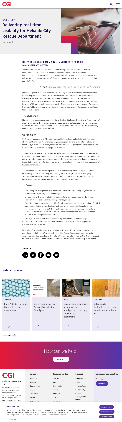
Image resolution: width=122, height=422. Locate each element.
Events (55, 390)
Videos (55, 397)
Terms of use (80, 386)
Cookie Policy (12, 420)
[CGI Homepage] (6, 4)
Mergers (33, 397)
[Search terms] (111, 4)
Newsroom (34, 401)
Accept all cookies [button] (106, 407)
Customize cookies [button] (106, 412)
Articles (56, 378)
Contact (61, 359)
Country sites (35, 386)
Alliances (33, 382)
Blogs (55, 382)
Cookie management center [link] (81, 396)
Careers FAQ (80, 390)
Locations (34, 393)
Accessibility (80, 378)
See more (6, 335)
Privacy (78, 382)
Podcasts (56, 393)
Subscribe (102, 384)
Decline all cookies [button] (106, 416)
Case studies (58, 386)
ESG (31, 390)
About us (33, 378)
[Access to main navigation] (118, 4)
